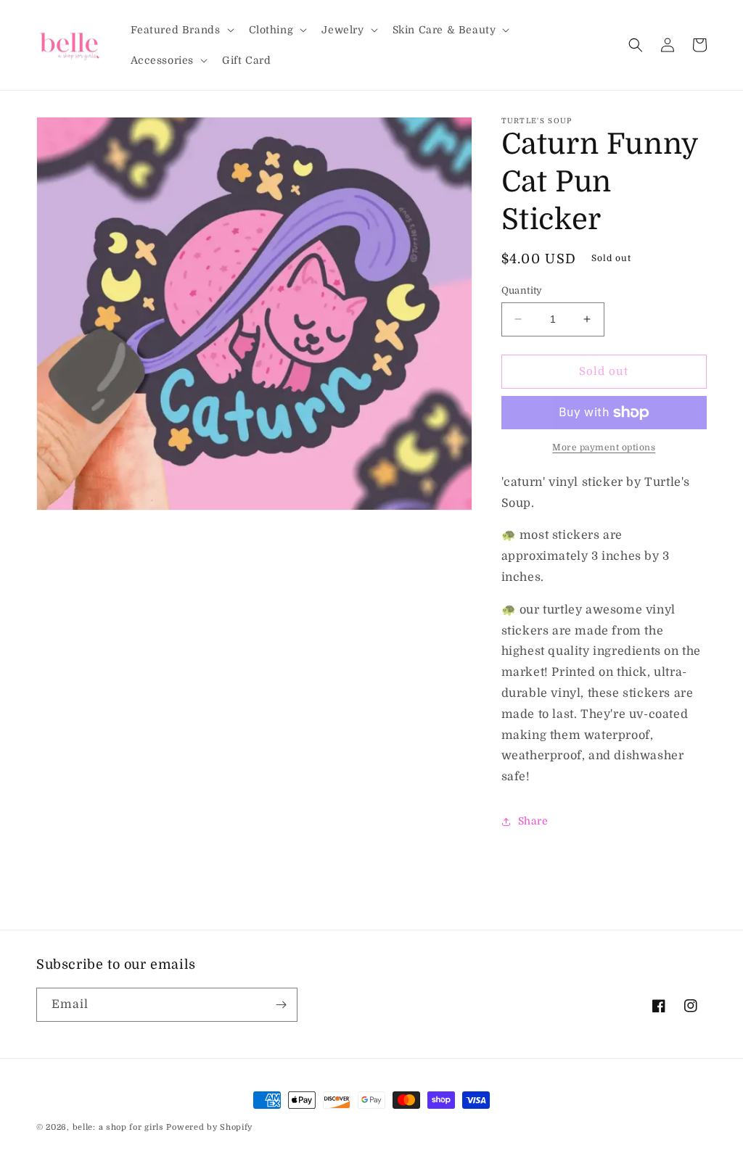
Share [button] (533, 821)
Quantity (522, 290)
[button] (181, 30)
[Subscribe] (281, 1005)
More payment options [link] (603, 447)
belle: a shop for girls (118, 1127)
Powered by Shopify (209, 1127)
